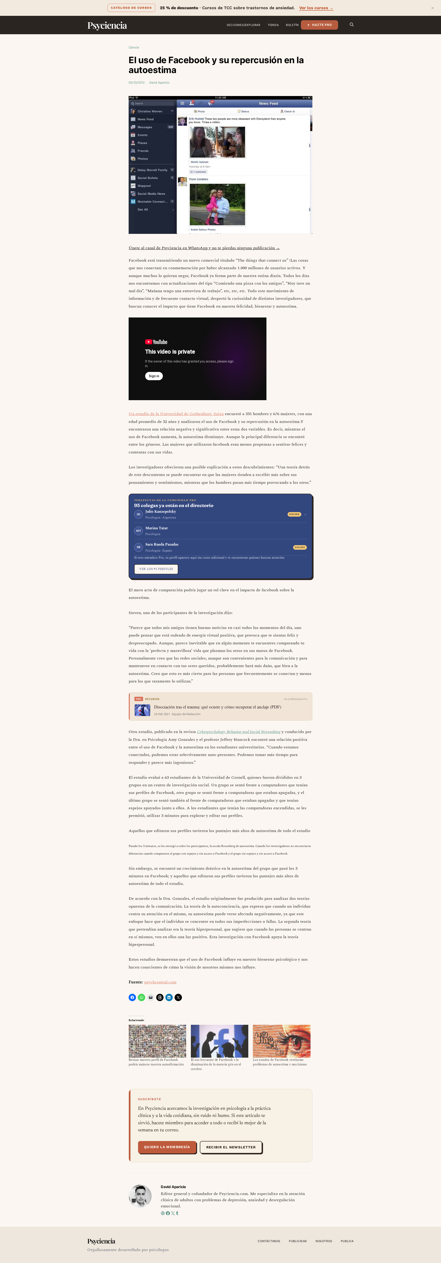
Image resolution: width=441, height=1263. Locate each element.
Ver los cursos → (316, 7)
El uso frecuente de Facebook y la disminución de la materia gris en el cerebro (216, 1064)
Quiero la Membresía (167, 1147)
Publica (347, 1241)
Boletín (292, 25)
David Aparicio (159, 82)
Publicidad (298, 1241)
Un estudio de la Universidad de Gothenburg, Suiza (176, 414)
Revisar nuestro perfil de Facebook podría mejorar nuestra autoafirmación (156, 1062)
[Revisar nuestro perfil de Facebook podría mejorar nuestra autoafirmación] (157, 1041)
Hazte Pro (322, 25)
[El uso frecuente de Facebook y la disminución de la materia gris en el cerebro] (220, 1041)
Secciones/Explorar (243, 25)
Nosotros (324, 1241)
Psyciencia (107, 25)
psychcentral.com (160, 982)
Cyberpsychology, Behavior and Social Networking (238, 732)
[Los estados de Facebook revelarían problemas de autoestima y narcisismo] (282, 1041)
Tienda (273, 25)
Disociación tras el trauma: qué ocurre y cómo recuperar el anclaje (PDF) (217, 707)
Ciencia (134, 47)
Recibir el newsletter (231, 1147)
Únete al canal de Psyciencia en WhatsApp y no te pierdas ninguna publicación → (204, 248)
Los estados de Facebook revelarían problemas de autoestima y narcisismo (280, 1062)
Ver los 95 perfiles (156, 569)
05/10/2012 (137, 82)
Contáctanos (269, 1241)
